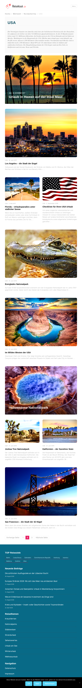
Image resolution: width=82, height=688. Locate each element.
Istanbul (65, 557)
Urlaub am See (11, 646)
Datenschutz (10, 668)
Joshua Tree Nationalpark (17, 449)
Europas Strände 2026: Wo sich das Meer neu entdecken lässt (31, 581)
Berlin (8, 557)
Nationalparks (11, 624)
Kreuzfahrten (10, 619)
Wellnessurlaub (11, 657)
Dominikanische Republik (42, 557)
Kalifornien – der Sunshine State (57, 449)
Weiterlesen (50, 684)
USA (6, 160)
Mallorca (9, 561)
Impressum (9, 674)
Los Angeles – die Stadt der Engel (21, 163)
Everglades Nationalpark (16, 284)
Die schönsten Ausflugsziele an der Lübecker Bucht (26, 573)
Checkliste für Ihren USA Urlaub (57, 207)
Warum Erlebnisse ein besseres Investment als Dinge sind (29, 597)
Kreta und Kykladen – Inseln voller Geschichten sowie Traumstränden (34, 605)
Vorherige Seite (12, 537)
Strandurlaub (10, 635)
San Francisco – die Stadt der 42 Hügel (23, 522)
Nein (37, 684)
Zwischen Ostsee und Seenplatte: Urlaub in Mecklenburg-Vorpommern (35, 589)
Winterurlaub (10, 651)
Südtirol (17, 561)
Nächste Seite (42, 537)
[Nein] (79, 683)
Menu (74, 6)
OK (29, 684)
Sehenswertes (11, 640)
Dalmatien (27, 557)
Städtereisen (10, 629)
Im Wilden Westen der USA (18, 352)
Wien (25, 561)
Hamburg (57, 557)
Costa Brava (17, 557)
